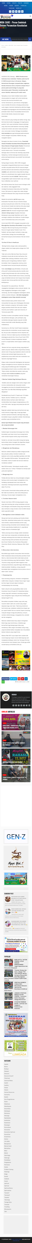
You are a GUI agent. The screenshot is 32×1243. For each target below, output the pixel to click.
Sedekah (6, 1179)
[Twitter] (16, 11)
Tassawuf (7, 1195)
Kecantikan (7, 1109)
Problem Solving (8, 1169)
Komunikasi (7, 1127)
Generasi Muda (8, 1080)
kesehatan (7, 1120)
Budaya (6, 1069)
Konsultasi (7, 1134)
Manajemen (7, 1144)
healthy (6, 1085)
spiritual (6, 1183)
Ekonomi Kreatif (8, 1076)
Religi (5, 1174)
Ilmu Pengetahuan (9, 1099)
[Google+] (13, 705)
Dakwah (6, 1071)
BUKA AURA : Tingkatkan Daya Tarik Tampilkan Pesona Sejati (14, 727)
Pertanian (7, 1165)
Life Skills (7, 1141)
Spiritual (6, 1186)
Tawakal (6, 1197)
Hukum (6, 1090)
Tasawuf (6, 1193)
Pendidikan (7, 1160)
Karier (6, 1102)
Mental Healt (7, 1146)
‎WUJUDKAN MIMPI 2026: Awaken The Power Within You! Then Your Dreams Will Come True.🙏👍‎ (19, 924)
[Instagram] (19, 11)
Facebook (6, 679)
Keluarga (6, 1116)
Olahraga (6, 1158)
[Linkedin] (22, 11)
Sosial (6, 1181)
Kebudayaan (7, 1106)
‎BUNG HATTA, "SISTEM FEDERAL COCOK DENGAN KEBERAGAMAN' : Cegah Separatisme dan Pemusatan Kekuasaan (16, 964)
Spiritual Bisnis (8, 1188)
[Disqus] (16, 806)
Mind (5, 1151)
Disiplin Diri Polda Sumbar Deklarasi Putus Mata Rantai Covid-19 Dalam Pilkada (18, 898)
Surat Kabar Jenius (16, 1239)
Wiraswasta (7, 1209)
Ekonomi (23, 39)
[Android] (13, 11)
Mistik (6, 1153)
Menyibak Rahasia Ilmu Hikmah (12, 762)
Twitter (14, 679)
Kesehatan (7, 1123)
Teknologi (7, 1200)
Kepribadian (7, 1118)
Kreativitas (7, 1137)
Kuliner (6, 1139)
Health (6, 45)
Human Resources (9, 1092)
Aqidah (6, 1064)
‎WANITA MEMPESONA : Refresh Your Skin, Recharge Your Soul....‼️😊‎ (18, 910)
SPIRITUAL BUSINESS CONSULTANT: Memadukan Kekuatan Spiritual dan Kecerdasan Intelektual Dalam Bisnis (15, 986)
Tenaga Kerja (8, 1202)
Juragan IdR (16, 1241)
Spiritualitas (7, 1190)
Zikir (5, 1211)
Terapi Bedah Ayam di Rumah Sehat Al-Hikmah (15, 778)
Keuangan (7, 1125)
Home (2, 45)
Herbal (6, 1088)
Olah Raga (7, 1155)
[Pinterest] (16, 705)
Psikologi (6, 1172)
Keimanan (7, 1113)
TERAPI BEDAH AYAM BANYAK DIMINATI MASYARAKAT (14, 744)
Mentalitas (7, 1148)
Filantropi (7, 1078)
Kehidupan (7, 1111)
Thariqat (6, 1204)
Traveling (6, 1207)
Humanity (7, 1095)
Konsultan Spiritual (9, 1132)
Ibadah (6, 1097)
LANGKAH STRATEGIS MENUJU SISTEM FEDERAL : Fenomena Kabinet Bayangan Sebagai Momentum (20, 996)
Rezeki (6, 1176)
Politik (6, 1167)
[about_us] (6, 700)
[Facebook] (10, 11)
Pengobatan (7, 1162)
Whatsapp (3, 681)
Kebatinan (7, 1104)
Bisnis (6, 1067)
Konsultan (7, 1130)
